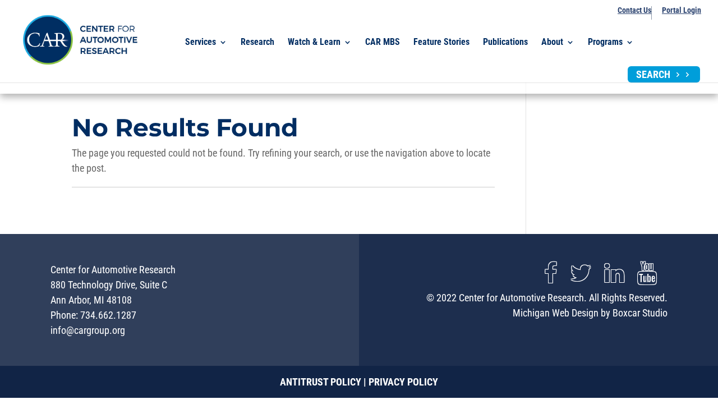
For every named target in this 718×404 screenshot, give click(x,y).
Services (200, 42)
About (552, 42)
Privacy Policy (403, 382)
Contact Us (634, 10)
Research (257, 42)
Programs (605, 42)
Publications (505, 42)
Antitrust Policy (320, 382)
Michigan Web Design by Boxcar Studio (590, 313)
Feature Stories (441, 42)
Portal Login (681, 10)
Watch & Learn (314, 42)
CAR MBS (382, 42)
